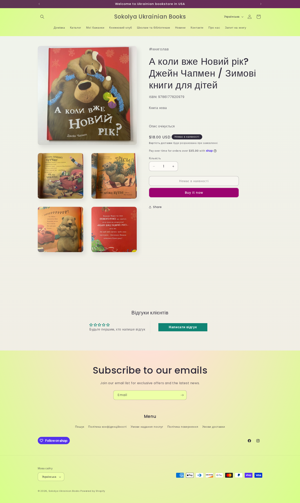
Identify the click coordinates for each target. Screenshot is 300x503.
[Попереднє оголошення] (39, 4)
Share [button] (157, 207)
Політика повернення (182, 427)
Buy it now (194, 192)
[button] (42, 16)
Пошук (79, 427)
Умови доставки (213, 427)
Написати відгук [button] (183, 327)
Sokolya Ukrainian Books (64, 491)
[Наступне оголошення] (260, 4)
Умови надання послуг (147, 427)
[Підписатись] (182, 395)
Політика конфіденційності (107, 427)
